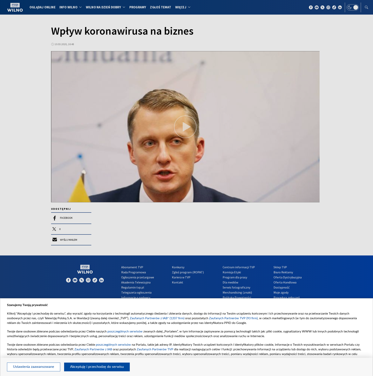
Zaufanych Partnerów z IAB (93, 349)
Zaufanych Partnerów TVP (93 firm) (233, 318)
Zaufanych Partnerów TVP (155, 349)
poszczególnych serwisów (125, 331)
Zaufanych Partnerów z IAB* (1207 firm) (157, 318)
